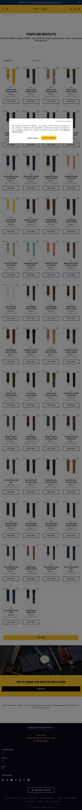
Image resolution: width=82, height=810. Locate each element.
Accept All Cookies (48, 138)
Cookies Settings (32, 138)
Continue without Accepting (63, 121)
